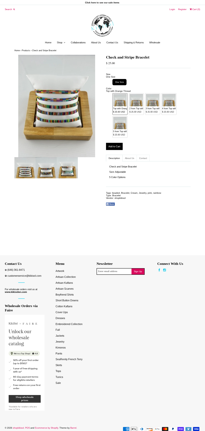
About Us (96, 42)
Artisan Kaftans (64, 282)
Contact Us (112, 42)
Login (172, 9)
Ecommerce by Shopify (46, 428)
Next (95, 106)
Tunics (59, 377)
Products (26, 50)
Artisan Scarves (65, 288)
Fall (58, 329)
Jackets (60, 335)
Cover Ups (62, 312)
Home (48, 42)
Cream (134, 193)
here (93, 2)
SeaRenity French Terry (69, 359)
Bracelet (125, 193)
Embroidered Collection (69, 324)
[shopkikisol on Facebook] (159, 270)
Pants (59, 353)
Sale (58, 383)
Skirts (59, 365)
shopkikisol (120, 198)
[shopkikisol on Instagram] (165, 270)
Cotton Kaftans (64, 306)
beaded (116, 193)
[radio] (119, 82)
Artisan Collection (66, 277)
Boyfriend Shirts (65, 294)
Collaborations (78, 42)
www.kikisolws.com (16, 292)
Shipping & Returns (134, 42)
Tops (58, 371)
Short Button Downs (67, 300)
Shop (59, 42)
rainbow (157, 193)
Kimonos (61, 347)
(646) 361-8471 (16, 270)
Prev (17, 106)
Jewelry (142, 193)
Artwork (60, 271)
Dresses (60, 318)
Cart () (196, 9)
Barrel (73, 428)
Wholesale (154, 42)
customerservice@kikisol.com (24, 275)
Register (182, 9)
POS (27, 428)
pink (150, 193)
